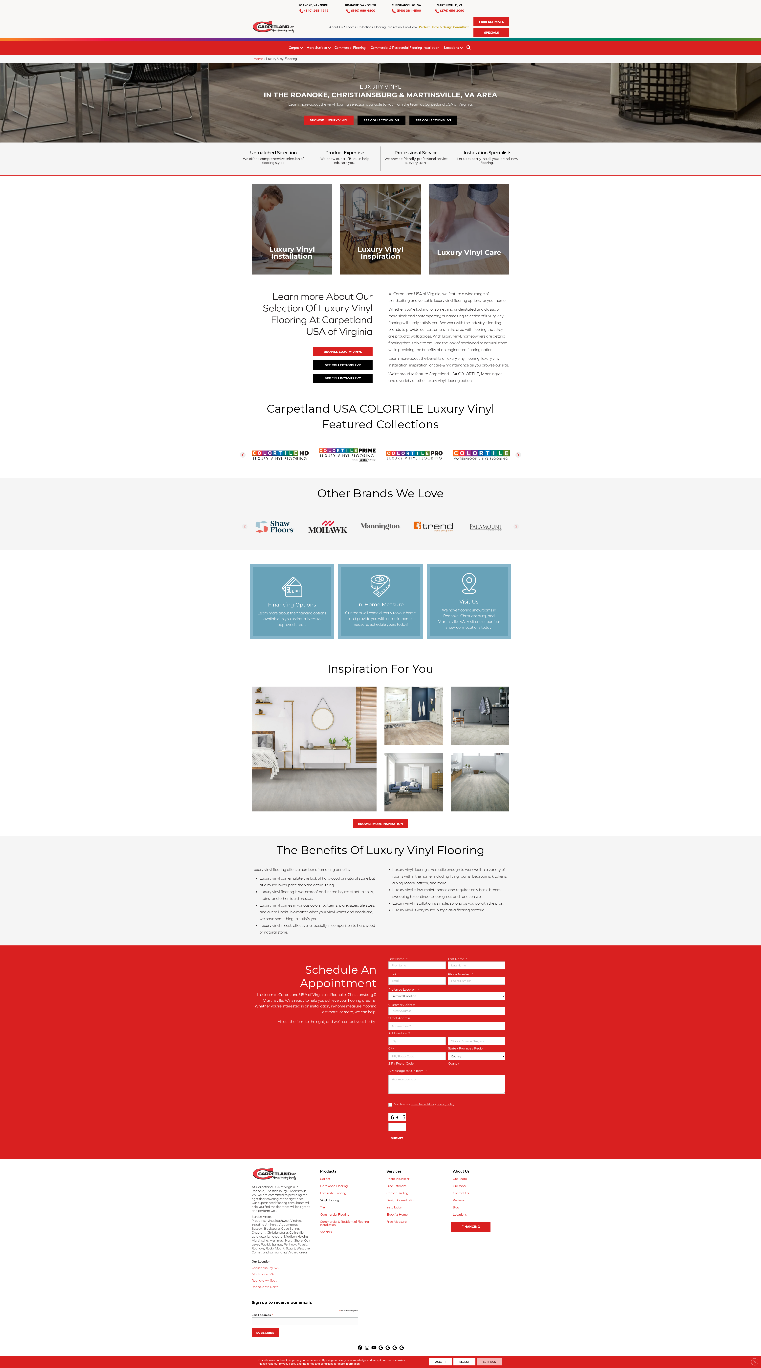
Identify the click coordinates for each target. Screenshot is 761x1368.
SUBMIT (397, 1138)
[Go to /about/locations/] (469, 601)
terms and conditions (320, 1363)
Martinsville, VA (263, 1274)
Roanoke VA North (265, 1287)
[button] (491, 21)
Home (258, 59)
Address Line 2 (399, 1033)
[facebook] (360, 1348)
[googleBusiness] (381, 1348)
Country (454, 1063)
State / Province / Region (466, 1048)
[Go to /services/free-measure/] (380, 601)
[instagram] (367, 1348)
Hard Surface (317, 48)
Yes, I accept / (424, 1104)
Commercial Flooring (350, 48)
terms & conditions (422, 1104)
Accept (440, 1361)
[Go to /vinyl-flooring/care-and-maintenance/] (469, 229)
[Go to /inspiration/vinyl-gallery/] (380, 229)
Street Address (399, 1018)
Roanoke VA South (265, 1280)
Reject (464, 1361)
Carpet (294, 48)
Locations (451, 48)
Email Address (262, 1315)
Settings (489, 1361)
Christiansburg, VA (265, 1267)
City (391, 1048)
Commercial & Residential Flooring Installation (405, 48)
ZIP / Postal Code (401, 1063)
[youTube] (374, 1348)
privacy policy (445, 1104)
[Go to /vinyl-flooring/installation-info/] (292, 229)
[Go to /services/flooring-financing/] (292, 601)
